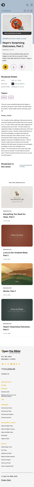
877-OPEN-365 (9, 369)
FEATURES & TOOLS (8, 422)
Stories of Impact (6, 459)
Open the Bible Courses (8, 429)
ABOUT (3, 443)
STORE (3, 385)
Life (10, 97)
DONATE (4, 388)
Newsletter (4, 435)
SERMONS (4, 404)
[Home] (3, 4)
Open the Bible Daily (7, 432)
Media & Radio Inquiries (8, 456)
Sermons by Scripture (7, 414)
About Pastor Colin (6, 447)
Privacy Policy (6, 480)
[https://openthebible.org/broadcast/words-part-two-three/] (17, 274)
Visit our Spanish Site (7, 466)
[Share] (25, 11)
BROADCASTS (6, 382)
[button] (27, 5)
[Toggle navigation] (31, 5)
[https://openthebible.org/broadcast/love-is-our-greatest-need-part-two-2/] (17, 236)
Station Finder (5, 438)
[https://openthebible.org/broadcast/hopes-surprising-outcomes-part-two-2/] (17, 310)
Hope (4, 97)
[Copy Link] (31, 11)
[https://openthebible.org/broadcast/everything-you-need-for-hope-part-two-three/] (17, 197)
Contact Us (5, 374)
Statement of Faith (6, 453)
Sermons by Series (6, 408)
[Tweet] (28, 11)
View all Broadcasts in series (26, 166)
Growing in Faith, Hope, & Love (14, 38)
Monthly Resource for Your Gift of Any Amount (8, 395)
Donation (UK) (5, 391)
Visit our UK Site (6, 463)
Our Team (4, 450)
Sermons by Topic (6, 411)
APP (2, 399)
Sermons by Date (6, 417)
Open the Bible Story (7, 426)
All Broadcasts (7, 10)
